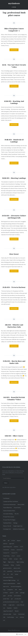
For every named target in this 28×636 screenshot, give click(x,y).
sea (4, 608)
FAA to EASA (21, 504)
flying (12, 565)
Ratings (15, 523)
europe (16, 559)
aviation (16, 546)
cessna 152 (19, 549)
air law (13, 540)
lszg (4, 589)
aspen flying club (7, 546)
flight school (11, 562)
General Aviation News (9, 510)
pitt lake (10, 595)
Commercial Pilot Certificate (10, 501)
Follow (5, 483)
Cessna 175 (14, 552)
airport (19, 540)
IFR (4, 574)
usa (17, 617)
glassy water (17, 568)
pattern (12, 592)
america (5, 543)
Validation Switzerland (18, 529)
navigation (10, 589)
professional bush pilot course (11, 602)
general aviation (7, 568)
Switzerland (21, 614)
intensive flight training (9, 580)
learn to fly (6, 586)
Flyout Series (17, 507)
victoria (22, 617)
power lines (6, 598)
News (20, 589)
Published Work (7, 523)
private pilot (18, 598)
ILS (8, 574)
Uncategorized (7, 529)
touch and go (10, 617)
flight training (20, 562)
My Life (17, 513)
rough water (11, 605)
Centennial (6, 549)
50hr (4, 540)
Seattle (15, 608)
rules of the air (20, 605)
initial (16, 574)
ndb (16, 589)
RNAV (4, 605)
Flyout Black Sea (7, 507)
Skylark (17, 611)
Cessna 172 (6, 552)
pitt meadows (17, 595)
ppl (12, 598)
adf (8, 540)
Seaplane (9, 608)
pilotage (22, 592)
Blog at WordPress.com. (14, 630)
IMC (12, 574)
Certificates (6, 498)
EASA (10, 559)
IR (18, 580)
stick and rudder (7, 614)
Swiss (14, 614)
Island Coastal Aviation (9, 583)
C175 (21, 546)
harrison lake (17, 571)
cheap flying (6, 556)
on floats (5, 592)
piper (4, 595)
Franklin (18, 565)
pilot (17, 592)
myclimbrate (14, 3)
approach (11, 543)
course (18, 556)
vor (4, 620)
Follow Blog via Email (11, 467)
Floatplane (6, 565)
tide (4, 617)
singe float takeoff (8, 611)
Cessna (13, 549)
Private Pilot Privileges (9, 519)
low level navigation (16, 586)
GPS (4, 571)
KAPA (18, 583)
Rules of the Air (7, 526)
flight (4, 562)
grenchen (9, 571)
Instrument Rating (8, 513)
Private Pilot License (8, 516)
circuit (13, 556)
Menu (14, 7)
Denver (5, 559)
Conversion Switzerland (9, 504)
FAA (21, 559)
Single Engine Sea (17, 526)
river (22, 602)
